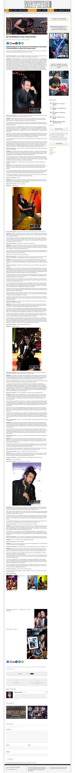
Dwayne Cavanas (10, 39)
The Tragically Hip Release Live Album (57, 136)
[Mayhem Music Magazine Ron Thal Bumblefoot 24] (11, 629)
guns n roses (27, 666)
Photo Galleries (32, 10)
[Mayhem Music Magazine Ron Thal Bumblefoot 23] (40, 618)
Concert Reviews (23, 10)
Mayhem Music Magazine (41, 666)
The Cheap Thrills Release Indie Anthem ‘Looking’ (59, 132)
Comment (8, 729)
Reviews (44, 10)
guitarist (22, 666)
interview (33, 666)
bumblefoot (9, 666)
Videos (39, 10)
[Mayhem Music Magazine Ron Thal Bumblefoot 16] (22, 576)
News (11, 10)
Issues (15, 10)
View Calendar (51, 125)
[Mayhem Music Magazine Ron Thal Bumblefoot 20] (40, 590)
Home (7, 10)
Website (8, 751)
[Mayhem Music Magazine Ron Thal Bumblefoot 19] (11, 590)
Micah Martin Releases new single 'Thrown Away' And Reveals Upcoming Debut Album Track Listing (27, 12)
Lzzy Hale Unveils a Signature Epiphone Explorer (58, 139)
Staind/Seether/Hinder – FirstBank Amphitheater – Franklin (59, 122)
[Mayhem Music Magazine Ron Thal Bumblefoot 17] (32, 582)
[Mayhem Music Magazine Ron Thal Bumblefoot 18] (42, 582)
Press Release (14, 717)
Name (8, 745)
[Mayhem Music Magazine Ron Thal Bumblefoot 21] (24, 609)
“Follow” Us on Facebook (59, 19)
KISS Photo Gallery (16, 682)
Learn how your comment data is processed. (28, 762)
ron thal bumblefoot (10, 669)
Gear (56, 10)
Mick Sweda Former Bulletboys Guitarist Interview (37, 683)
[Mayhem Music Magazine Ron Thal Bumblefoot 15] (11, 582)
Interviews (50, 10)
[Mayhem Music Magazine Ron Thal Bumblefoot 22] (12, 610)
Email (29, 745)
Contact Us (61, 10)
